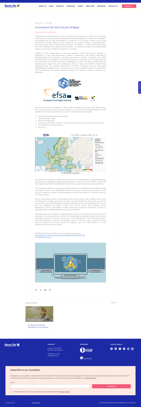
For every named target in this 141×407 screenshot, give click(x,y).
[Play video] (70, 262)
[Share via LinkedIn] (45, 290)
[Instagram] (124, 349)
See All (113, 303)
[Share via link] (50, 290)
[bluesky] (128, 349)
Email (12, 382)
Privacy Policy (10, 403)
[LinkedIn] (111, 349)
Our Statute (36, 403)
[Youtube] (132, 349)
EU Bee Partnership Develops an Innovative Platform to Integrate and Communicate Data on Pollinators (39, 326)
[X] (120, 349)
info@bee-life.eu (53, 356)
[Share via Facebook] (36, 290)
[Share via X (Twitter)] (41, 290)
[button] (101, 6)
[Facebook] (116, 349)
